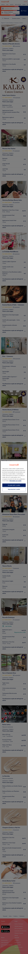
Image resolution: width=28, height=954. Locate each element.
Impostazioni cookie (14, 489)
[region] (14, 477)
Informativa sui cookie (15, 480)
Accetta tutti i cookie (14, 485)
